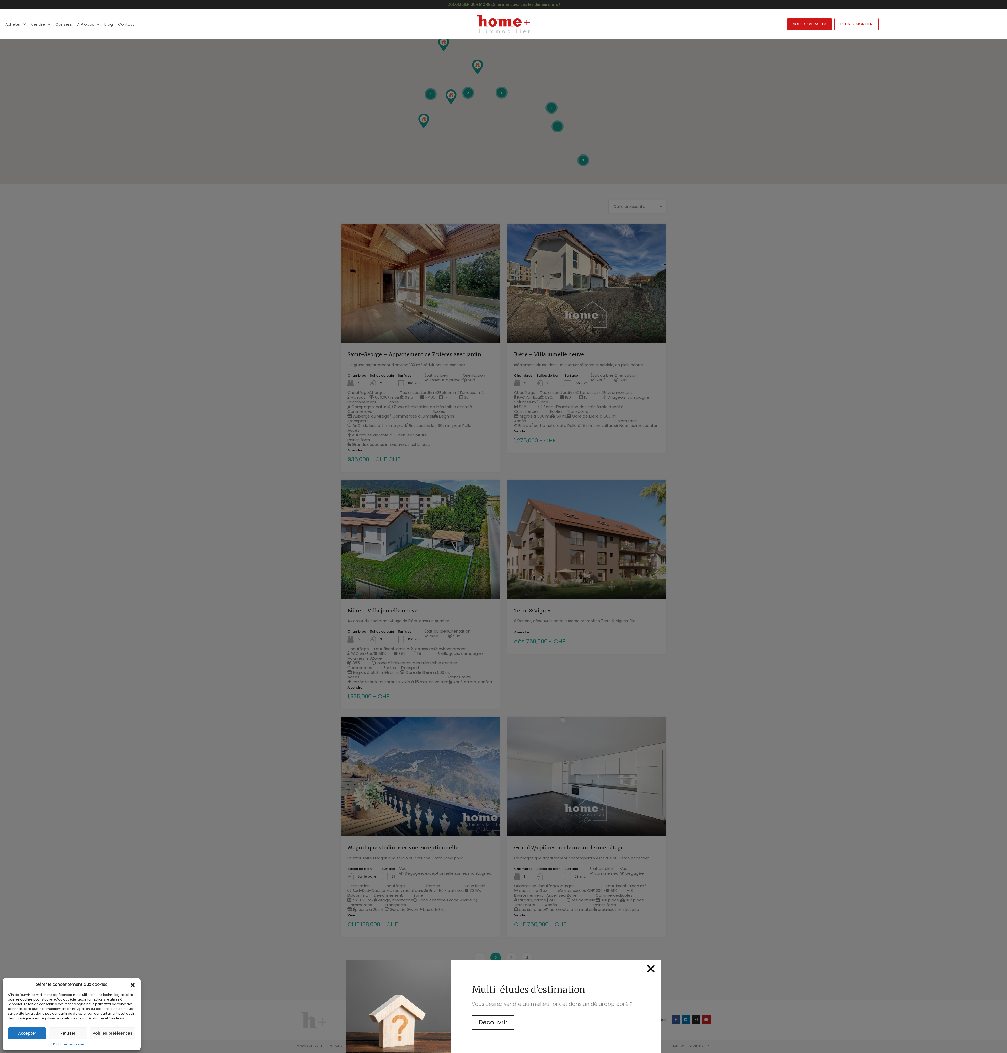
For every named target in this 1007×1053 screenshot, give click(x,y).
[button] (132, 984)
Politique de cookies (69, 1044)
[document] (503, 526)
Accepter (27, 1033)
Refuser (68, 1033)
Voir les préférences (112, 1033)
